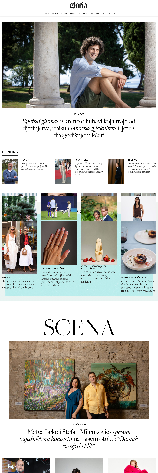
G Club (112, 13)
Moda (55, 13)
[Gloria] (78, 5)
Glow (64, 13)
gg (104, 13)
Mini (85, 13)
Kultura (95, 13)
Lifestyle (75, 13)
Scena (45, 13)
